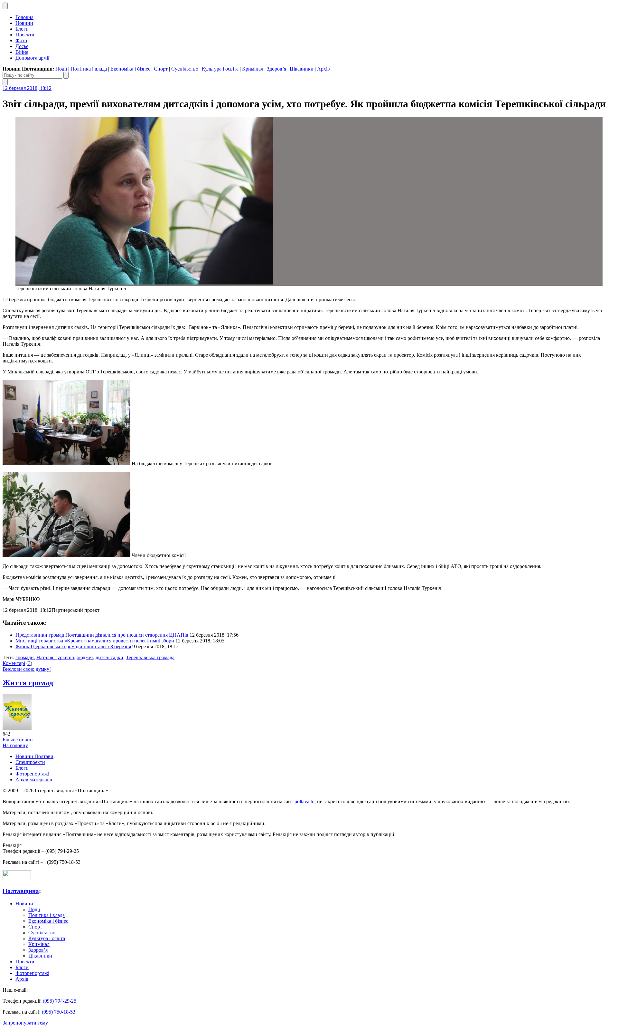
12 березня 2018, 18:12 (27, 88)
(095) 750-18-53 (58, 1012)
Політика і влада (88, 69)
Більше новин (18, 739)
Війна (21, 52)
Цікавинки (302, 69)
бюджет (85, 657)
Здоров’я (276, 69)
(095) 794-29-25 (59, 1001)
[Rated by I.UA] (17, 878)
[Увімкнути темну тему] (5, 6)
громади (24, 657)
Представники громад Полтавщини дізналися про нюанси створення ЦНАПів (101, 635)
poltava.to (304, 801)
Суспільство (184, 69)
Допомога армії (32, 58)
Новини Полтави (34, 756)
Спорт (161, 69)
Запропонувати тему (25, 1023)
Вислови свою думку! (27, 669)
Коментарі (14, 663)
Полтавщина (21, 891)
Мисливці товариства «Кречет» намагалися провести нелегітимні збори (94, 640)
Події (61, 69)
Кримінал (252, 69)
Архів (323, 69)
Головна (24, 17)
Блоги (22, 29)
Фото (21, 40)
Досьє (21, 46)
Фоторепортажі (32, 773)
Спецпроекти (30, 762)
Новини (24, 23)
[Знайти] (66, 75)
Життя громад (28, 683)
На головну (15, 745)
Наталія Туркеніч (55, 657)
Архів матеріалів (33, 779)
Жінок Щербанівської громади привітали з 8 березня (73, 646)
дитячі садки (109, 657)
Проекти (24, 34)
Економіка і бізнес (130, 69)
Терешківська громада (150, 657)
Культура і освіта (220, 69)
